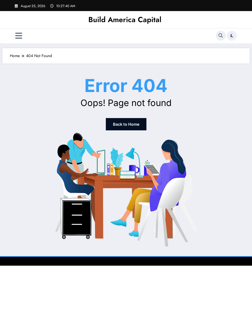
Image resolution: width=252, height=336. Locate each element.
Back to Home (126, 124)
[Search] (221, 35)
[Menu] (18, 36)
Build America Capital (124, 19)
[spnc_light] (232, 36)
